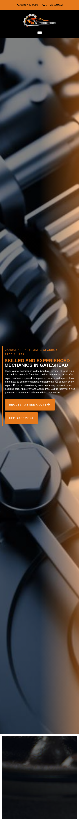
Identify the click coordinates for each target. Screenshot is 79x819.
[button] (39, 32)
